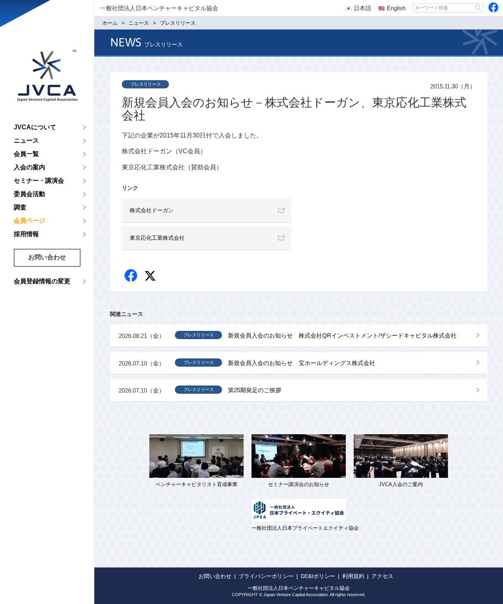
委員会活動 (29, 194)
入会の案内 (29, 167)
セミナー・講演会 (39, 180)
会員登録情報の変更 (42, 281)
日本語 (362, 8)
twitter (151, 277)
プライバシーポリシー (266, 576)
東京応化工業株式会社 (157, 238)
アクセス (382, 576)
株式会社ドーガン (152, 210)
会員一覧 (26, 154)
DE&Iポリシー (318, 576)
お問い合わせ (47, 257)
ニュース (26, 140)
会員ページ (29, 220)
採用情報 (26, 234)
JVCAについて (35, 127)
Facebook (131, 276)
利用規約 (353, 576)
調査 (20, 207)
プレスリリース (145, 84)
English (396, 8)
